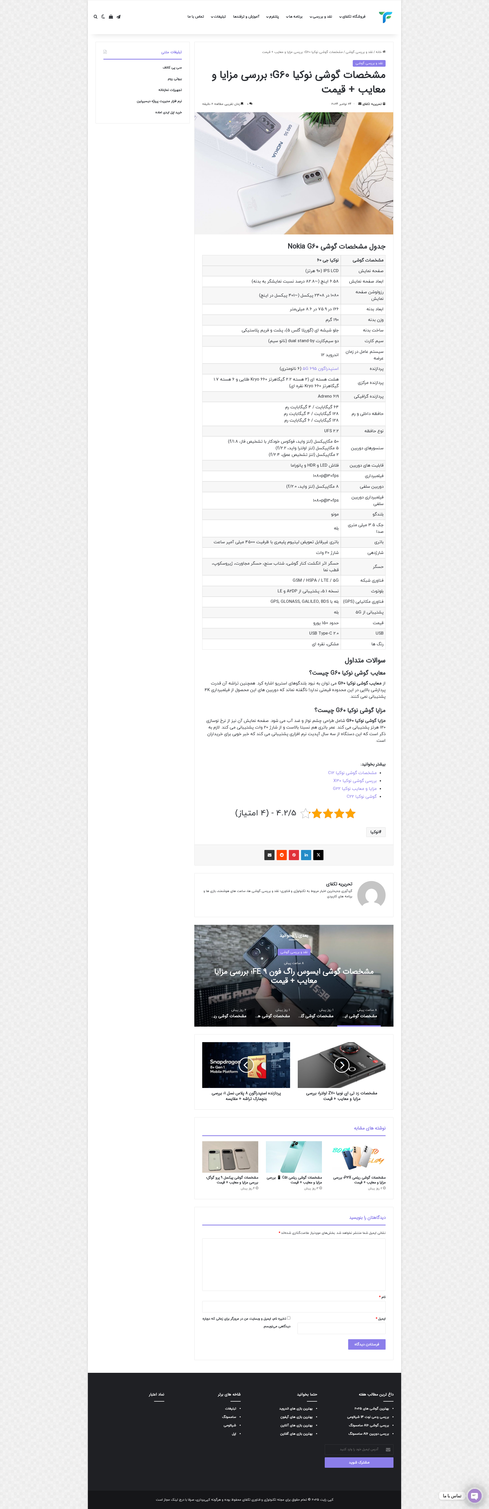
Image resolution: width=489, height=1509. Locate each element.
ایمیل (381, 1319)
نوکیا (374, 832)
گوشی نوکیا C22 (362, 797)
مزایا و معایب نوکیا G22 (355, 789)
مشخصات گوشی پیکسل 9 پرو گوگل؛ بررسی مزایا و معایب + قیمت (232, 1180)
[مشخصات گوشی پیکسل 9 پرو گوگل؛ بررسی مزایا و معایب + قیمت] (230, 1157)
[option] (293, 976)
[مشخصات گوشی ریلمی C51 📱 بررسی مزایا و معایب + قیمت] (294, 1157)
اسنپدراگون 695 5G (321, 369)
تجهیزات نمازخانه (170, 90)
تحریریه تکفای (372, 104)
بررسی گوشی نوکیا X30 (355, 781)
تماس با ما (196, 16)
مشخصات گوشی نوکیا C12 (352, 773)
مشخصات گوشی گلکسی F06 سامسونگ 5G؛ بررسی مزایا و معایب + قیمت (294, 976)
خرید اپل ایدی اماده (168, 112)
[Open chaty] (475, 1496)
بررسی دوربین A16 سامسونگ (368, 1434)
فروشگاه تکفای (353, 16)
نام (382, 1297)
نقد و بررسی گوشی (359, 52)
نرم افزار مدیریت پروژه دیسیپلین (159, 101)
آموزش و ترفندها (246, 16)
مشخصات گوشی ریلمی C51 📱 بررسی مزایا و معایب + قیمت (294, 1180)
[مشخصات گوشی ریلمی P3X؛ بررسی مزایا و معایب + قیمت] (358, 1157)
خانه (379, 52)
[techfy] (385, 17)
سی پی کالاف (172, 67)
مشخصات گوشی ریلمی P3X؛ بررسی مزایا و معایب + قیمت (359, 1180)
